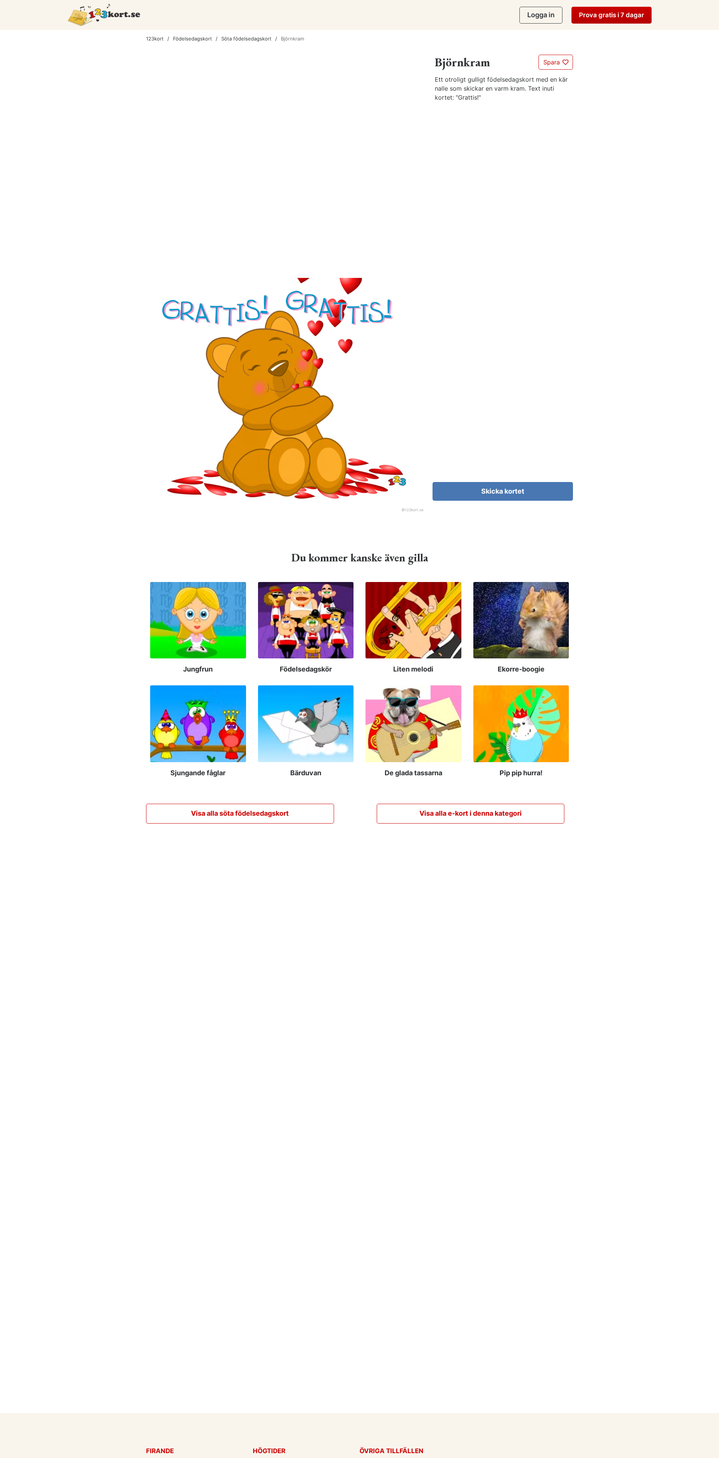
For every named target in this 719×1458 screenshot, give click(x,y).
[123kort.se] (103, 15)
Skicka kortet (502, 491)
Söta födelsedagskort (246, 39)
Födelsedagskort (192, 39)
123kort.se (414, 509)
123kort (155, 39)
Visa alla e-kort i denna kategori (470, 813)
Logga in (541, 15)
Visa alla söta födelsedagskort (240, 813)
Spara (552, 62)
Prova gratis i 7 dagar (611, 15)
